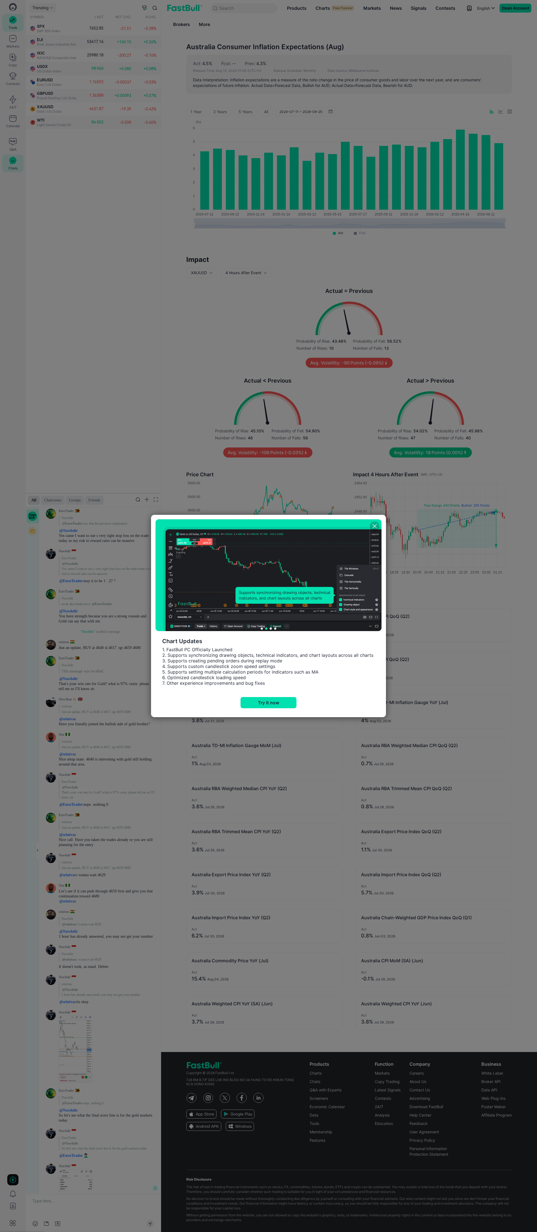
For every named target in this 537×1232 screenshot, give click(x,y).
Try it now (268, 702)
